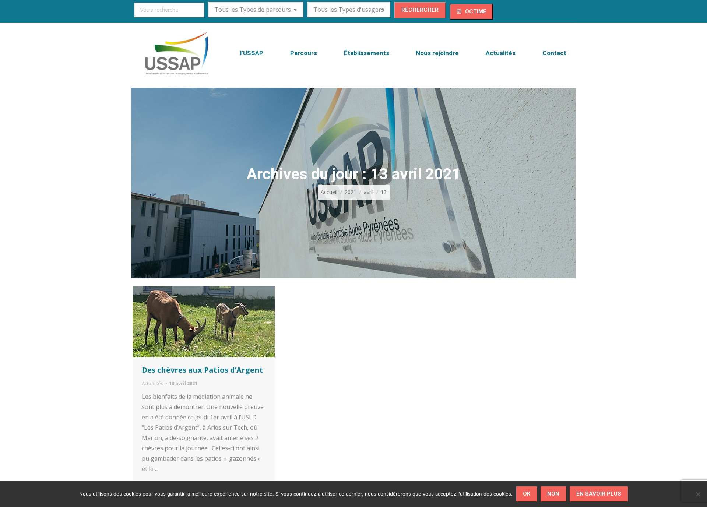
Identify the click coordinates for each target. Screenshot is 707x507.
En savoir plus (598, 493)
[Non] (697, 494)
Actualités (152, 383)
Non (553, 493)
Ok (526, 493)
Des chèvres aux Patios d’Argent (202, 370)
